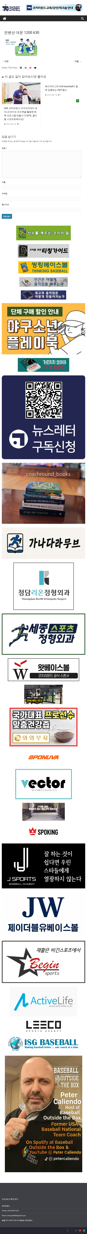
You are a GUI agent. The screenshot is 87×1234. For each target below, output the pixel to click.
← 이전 (5, 61)
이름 (3, 182)
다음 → (78, 61)
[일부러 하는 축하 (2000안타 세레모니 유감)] (62, 84)
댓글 (4, 148)
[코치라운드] (4, 18)
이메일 (4, 193)
